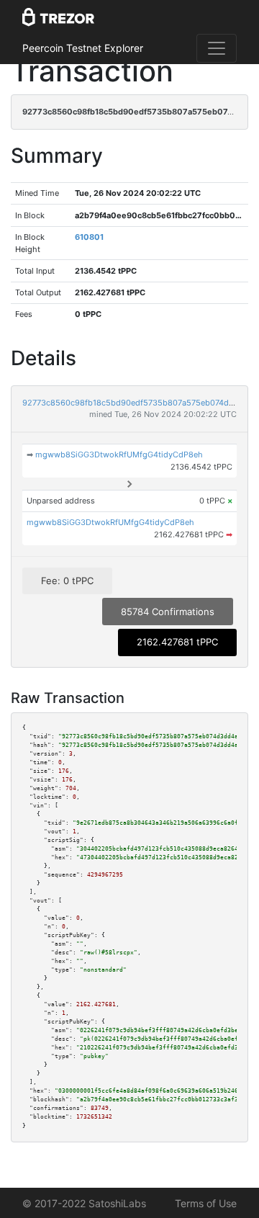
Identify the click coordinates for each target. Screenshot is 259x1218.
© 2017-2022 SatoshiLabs (84, 1203)
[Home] (58, 18)
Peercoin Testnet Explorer (82, 48)
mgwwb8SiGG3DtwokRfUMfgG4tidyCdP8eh (119, 454)
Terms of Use (206, 1203)
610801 (89, 237)
